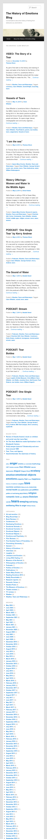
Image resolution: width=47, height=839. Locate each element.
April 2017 (9, 705)
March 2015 (10, 765)
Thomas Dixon (10, 63)
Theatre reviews (11, 589)
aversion (29, 464)
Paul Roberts (20, 130)
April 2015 (9, 763)
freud (29, 479)
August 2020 (10, 632)
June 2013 (9, 816)
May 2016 (9, 731)
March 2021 (10, 625)
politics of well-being (12, 493)
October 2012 (10, 836)
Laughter (21, 484)
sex (21, 497)
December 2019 (11, 642)
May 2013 (9, 819)
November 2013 (11, 804)
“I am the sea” (14, 141)
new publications (23, 490)
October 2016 (10, 719)
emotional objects (25, 474)
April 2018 (9, 678)
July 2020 (9, 634)
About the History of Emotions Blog (24, 39)
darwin (33, 467)
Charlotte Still (15, 336)
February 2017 (11, 709)
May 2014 (9, 790)
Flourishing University (14, 543)
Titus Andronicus (28, 168)
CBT (7, 467)
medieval (18, 338)
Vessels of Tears (15, 98)
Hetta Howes (27, 190)
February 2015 (11, 768)
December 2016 (11, 714)
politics (35, 489)
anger (14, 463)
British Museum (21, 378)
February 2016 (11, 739)
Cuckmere (33, 336)
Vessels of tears (24, 132)
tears (7, 89)
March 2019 (10, 659)
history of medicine (12, 484)
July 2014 (9, 785)
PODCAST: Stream (16, 309)
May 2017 (9, 702)
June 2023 (9, 608)
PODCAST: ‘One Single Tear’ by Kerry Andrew (19, 231)
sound (18, 299)
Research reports (31, 212)
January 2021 (10, 627)
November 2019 (11, 644)
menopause (25, 338)
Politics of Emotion (13, 568)
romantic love (12, 496)
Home (8, 39)
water (37, 168)
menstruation (34, 338)
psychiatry (24, 493)
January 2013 (10, 828)
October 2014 (10, 777)
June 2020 (9, 637)
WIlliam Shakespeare (13, 170)
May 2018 (9, 675)
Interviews (9, 551)
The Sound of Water (17, 272)
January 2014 (10, 799)
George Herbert (34, 166)
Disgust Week (25, 471)
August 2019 (10, 649)
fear (26, 478)
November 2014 (11, 775)
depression (9, 471)
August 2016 (10, 724)
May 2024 (9, 605)
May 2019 (9, 656)
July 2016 (9, 726)
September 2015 (11, 751)
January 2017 (10, 712)
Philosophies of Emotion (15, 563)
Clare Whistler (17, 86)
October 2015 (10, 748)
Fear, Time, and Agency (14, 451)
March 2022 (10, 612)
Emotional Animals (13, 526)
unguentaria (14, 132)
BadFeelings (36, 464)
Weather (9, 594)
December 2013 (11, 802)
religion (22, 218)
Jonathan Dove (24, 380)
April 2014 (9, 792)
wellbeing (10, 505)
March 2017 (10, 707)
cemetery (9, 86)
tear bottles (34, 130)
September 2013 (11, 809)
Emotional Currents (13, 529)
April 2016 (9, 734)
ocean (8, 168)
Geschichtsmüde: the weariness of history (21, 454)
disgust (17, 470)
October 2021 (10, 615)
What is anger (21, 505)
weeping (24, 501)
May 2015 (9, 760)
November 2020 (11, 629)
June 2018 (9, 673)
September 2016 (11, 722)
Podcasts (15, 259)
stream (16, 168)
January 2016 (10, 741)
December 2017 (11, 688)
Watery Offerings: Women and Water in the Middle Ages (18, 183)
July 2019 (9, 651)
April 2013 (9, 821)
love (27, 483)
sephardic (9, 427)
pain (30, 490)
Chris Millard (31, 378)
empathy (20, 479)
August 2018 (10, 668)
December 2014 (11, 773)
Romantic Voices (12, 582)
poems (27, 130)
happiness (36, 479)
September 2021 (11, 617)
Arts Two (14, 422)
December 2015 (11, 743)
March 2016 (10, 736)
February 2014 (11, 797)
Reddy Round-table (13, 577)
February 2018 (11, 683)
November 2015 (11, 746)
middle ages (15, 218)
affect (7, 464)
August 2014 (10, 782)
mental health (11, 489)
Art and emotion (11, 514)
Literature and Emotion (14, 555)
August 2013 (10, 811)
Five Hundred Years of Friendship (18, 541)
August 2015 (10, 753)
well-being (33, 501)
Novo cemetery (33, 424)
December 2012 (11, 831)
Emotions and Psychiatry (15, 536)
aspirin (13, 378)
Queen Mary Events (18, 164)
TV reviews (10, 592)
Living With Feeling (13, 558)
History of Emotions (13, 548)
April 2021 (9, 622)
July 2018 (9, 671)
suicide (8, 502)
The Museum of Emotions (15, 587)
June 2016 (9, 729)
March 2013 (10, 824)
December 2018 (11, 663)
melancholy (33, 487)
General (9, 546)
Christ (11, 216)
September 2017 (11, 692)
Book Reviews (11, 519)
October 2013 (10, 807)
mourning (35, 86)
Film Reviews (11, 538)
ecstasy (35, 470)
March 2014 (10, 794)
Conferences (10, 521)
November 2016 (11, 717)
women (8, 220)
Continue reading (12, 123)
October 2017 (10, 690)
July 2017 (9, 697)
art (25, 464)
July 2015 (9, 756)
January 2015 (10, 770)
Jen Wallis (15, 380)
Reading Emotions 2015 (14, 575)
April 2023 (9, 610)
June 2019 (9, 654)
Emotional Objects (12, 531)
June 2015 (9, 758)
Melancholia (25, 487)
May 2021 (9, 620)
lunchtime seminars (13, 487)
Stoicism (33, 496)
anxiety (21, 464)
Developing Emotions (13, 524)
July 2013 (9, 814)
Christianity (17, 216)
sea (12, 168)
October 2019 (10, 646)
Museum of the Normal (14, 560)
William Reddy (31, 506)
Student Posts (11, 585)
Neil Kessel (33, 380)
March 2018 (10, 680)
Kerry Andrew (10, 424)
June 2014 (9, 787)
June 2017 (9, 700)
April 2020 (9, 639)
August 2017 (10, 695)
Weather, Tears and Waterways (22, 84)
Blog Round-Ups (12, 517)
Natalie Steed (27, 276)
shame (26, 496)
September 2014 (11, 780)
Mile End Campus (21, 424)
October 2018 (10, 666)
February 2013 (11, 826)
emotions (11, 478)
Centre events (14, 467)
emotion (10, 474)
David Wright (27, 86)
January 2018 (10, 685)
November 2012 (11, 833)
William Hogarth (29, 382)
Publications (10, 570)
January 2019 (10, 661)
